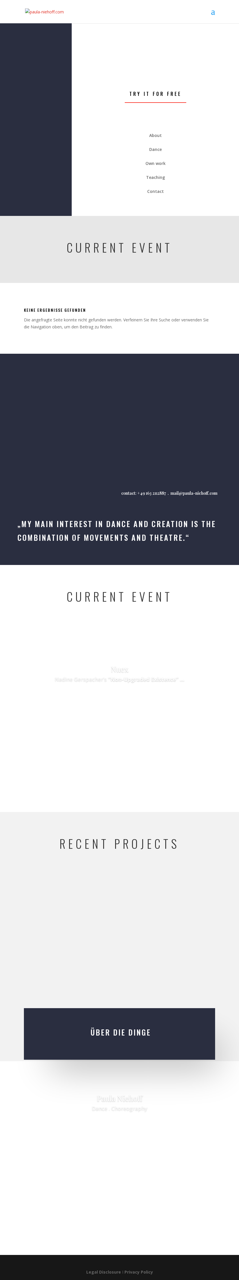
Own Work (138, 1125)
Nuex (120, 669)
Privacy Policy (138, 1272)
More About (119, 696)
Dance (94, 1125)
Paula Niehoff (119, 1098)
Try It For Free (155, 93)
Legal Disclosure (103, 1272)
